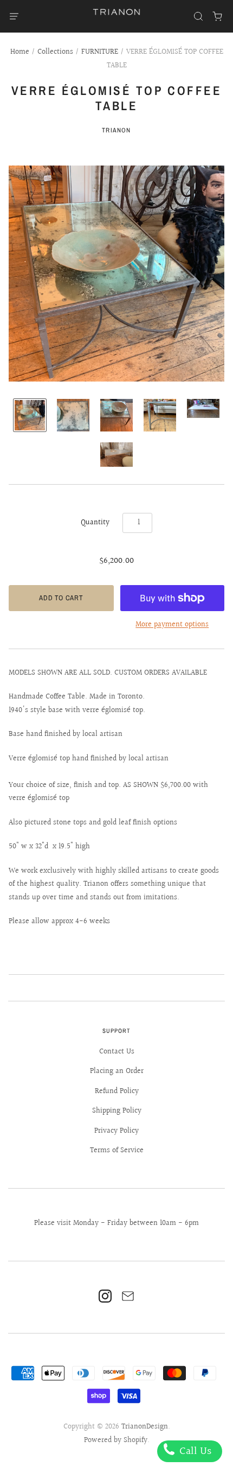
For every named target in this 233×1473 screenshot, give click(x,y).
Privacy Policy (116, 1131)
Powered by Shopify (115, 1440)
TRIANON (116, 130)
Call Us (194, 1451)
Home (19, 52)
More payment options (172, 625)
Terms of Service (117, 1151)
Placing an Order (117, 1071)
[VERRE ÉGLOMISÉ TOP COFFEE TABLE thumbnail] (30, 415)
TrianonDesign (144, 1427)
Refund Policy (117, 1091)
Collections (55, 52)
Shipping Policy (116, 1111)
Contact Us (116, 1052)
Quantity (95, 523)
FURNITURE (99, 52)
